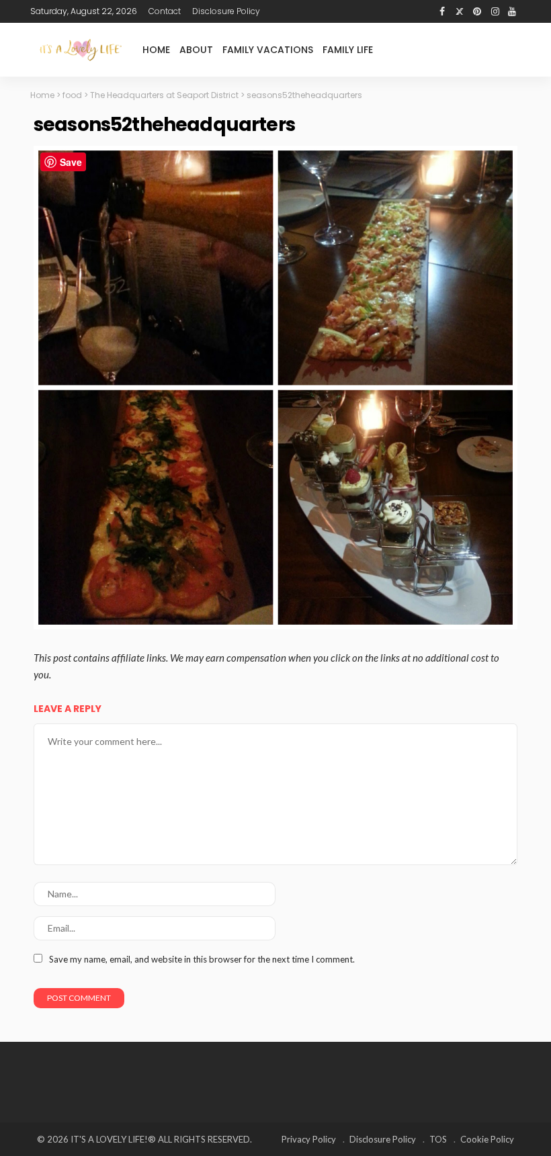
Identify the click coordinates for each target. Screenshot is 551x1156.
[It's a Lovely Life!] (80, 49)
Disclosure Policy (226, 11)
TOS (438, 1139)
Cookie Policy (487, 1139)
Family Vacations (267, 49)
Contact (165, 11)
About (196, 49)
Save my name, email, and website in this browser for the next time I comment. (202, 959)
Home (156, 49)
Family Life (348, 49)
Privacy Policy (309, 1139)
